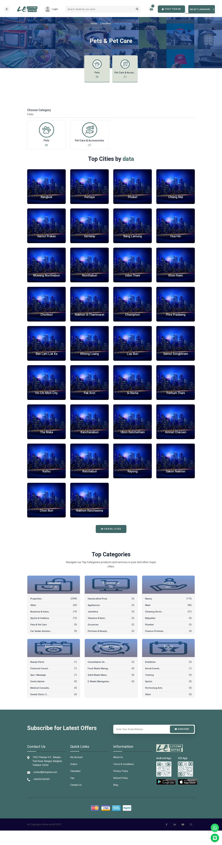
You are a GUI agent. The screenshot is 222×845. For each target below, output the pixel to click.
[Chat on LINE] (215, 838)
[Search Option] (137, 9)
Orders (73, 764)
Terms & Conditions (123, 764)
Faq (72, 778)
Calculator (75, 771)
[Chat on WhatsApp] (215, 828)
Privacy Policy (120, 771)
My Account (76, 757)
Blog (115, 785)
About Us (118, 757)
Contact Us (76, 785)
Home (94, 23)
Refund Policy (120, 778)
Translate (188, 14)
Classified (105, 23)
